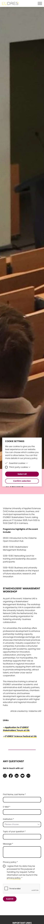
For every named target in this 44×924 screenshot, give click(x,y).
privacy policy (14, 877)
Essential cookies (17, 463)
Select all (22, 474)
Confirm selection (22, 481)
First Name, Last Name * (14, 794)
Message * (8, 843)
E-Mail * (6, 806)
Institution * (8, 819)
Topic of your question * (14, 831)
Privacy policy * (10, 862)
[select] (22, 824)
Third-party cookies (18, 467)
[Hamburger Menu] (40, 3)
